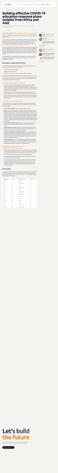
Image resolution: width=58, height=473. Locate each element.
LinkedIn (24, 174)
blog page (14, 174)
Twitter (20, 174)
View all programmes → (42, 45)
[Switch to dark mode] (53, 4)
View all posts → (41, 61)
